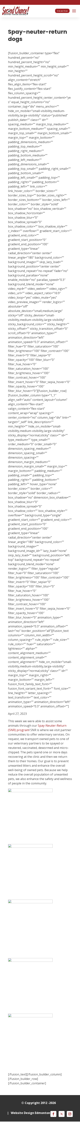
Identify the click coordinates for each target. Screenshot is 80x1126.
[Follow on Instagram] (69, 1114)
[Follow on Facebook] (53, 1114)
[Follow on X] (61, 1114)
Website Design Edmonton (30, 1113)
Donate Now (62, 10)
